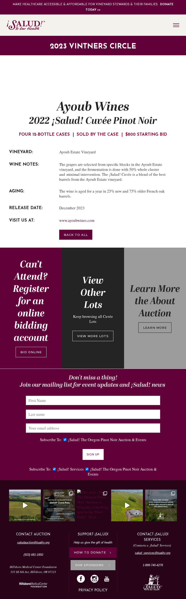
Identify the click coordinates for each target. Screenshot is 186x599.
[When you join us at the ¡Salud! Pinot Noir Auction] (127, 505)
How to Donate (90, 552)
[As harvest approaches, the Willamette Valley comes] (161, 505)
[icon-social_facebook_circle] (82, 579)
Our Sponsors (90, 565)
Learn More (155, 327)
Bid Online (31, 352)
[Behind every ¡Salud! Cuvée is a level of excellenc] (25, 505)
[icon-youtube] (106, 579)
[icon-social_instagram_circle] (96, 579)
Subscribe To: (51, 439)
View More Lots (93, 336)
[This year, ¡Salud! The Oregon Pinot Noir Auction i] (93, 505)
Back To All (76, 235)
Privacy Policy (93, 590)
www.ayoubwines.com (76, 220)
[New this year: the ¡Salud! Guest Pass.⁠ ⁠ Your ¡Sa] (59, 505)
